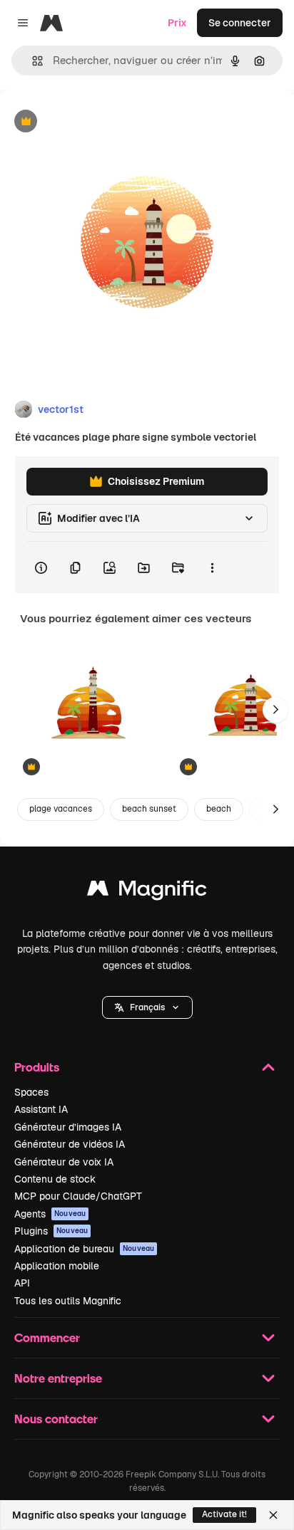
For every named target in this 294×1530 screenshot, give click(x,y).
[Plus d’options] (212, 567)
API (22, 1283)
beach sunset (149, 808)
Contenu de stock (55, 1179)
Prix (177, 22)
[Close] (273, 1515)
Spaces (31, 1092)
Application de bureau (84, 1248)
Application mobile (56, 1265)
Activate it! (224, 1514)
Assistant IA (41, 1109)
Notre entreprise (58, 1378)
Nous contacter (56, 1418)
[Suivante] (275, 710)
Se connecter (239, 22)
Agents (50, 1213)
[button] (147, 1007)
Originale (94, 122)
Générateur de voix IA (63, 1162)
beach (218, 808)
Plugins (51, 1231)
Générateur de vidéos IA (69, 1144)
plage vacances (60, 808)
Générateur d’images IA (67, 1127)
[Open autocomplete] (31, 61)
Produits (36, 1066)
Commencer (47, 1337)
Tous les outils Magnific (67, 1300)
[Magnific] (147, 892)
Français (147, 1007)
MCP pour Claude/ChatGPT (78, 1196)
